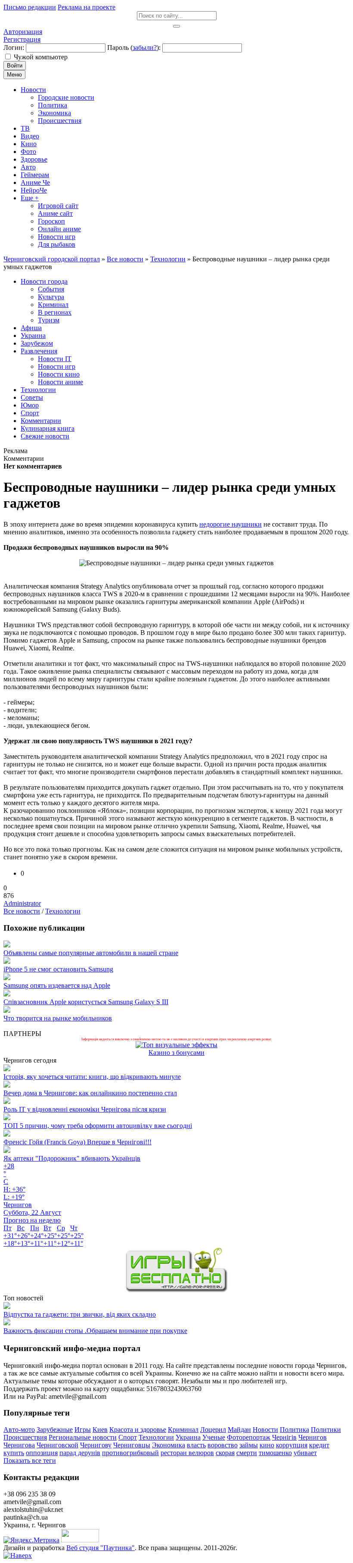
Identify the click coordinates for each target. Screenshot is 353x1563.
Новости (265, 1429)
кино (267, 1445)
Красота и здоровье (137, 1429)
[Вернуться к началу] (17, 1555)
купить (13, 1452)
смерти (246, 1452)
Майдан (239, 1429)
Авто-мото (19, 1429)
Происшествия (25, 1437)
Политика (294, 1429)
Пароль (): (134, 47)
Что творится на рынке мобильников (57, 1018)
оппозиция (42, 1452)
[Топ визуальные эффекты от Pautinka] (176, 1044)
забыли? (145, 47)
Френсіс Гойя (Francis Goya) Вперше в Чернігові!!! (77, 1142)
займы (248, 1445)
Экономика (168, 1445)
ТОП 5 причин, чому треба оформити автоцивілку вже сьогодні (97, 1125)
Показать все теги (29, 1460)
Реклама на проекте (86, 7)
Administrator (22, 903)
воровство (222, 1445)
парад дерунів (79, 1452)
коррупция (291, 1445)
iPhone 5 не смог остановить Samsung (58, 969)
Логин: (13, 47)
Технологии (63, 911)
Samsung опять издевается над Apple (56, 985)
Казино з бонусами (176, 1052)
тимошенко (275, 1452)
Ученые (213, 1437)
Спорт (127, 1437)
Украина (188, 1437)
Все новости (21, 911)
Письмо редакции (29, 7)
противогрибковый (130, 1452)
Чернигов (312, 1437)
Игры (82, 1429)
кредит (319, 1445)
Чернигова (19, 1445)
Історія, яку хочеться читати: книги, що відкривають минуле (92, 1076)
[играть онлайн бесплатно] (176, 1290)
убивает (305, 1452)
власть (196, 1445)
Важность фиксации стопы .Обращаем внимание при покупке (95, 1330)
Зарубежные (55, 1429)
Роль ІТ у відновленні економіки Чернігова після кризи (84, 1109)
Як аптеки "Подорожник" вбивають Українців (71, 1158)
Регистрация (21, 39)
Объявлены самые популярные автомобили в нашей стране (90, 952)
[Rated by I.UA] (80, 1540)
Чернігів (284, 1437)
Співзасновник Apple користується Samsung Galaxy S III (85, 1001)
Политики (326, 1429)
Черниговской (57, 1445)
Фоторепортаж (248, 1437)
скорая (225, 1452)
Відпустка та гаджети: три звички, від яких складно (79, 1314)
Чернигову (95, 1445)
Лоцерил (213, 1429)
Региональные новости (83, 1437)
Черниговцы (131, 1445)
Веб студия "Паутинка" (100, 1547)
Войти (14, 65)
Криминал (183, 1429)
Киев (100, 1429)
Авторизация (22, 31)
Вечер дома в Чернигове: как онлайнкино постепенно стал (90, 1093)
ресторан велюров (187, 1452)
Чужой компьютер (41, 57)
